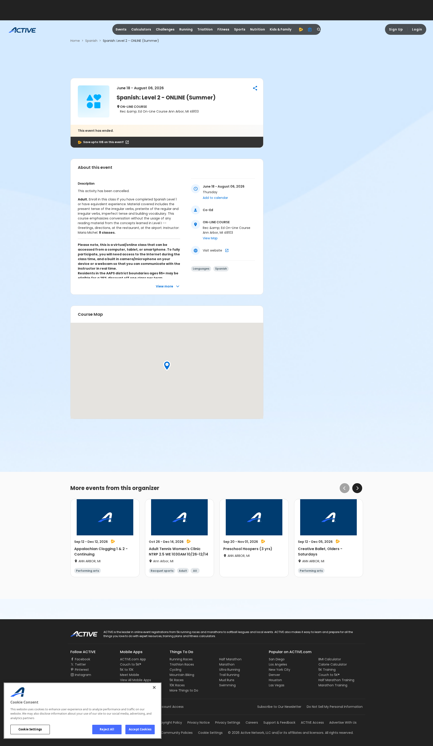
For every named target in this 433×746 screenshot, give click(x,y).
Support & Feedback (279, 722)
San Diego (277, 659)
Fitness (223, 29)
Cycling (175, 669)
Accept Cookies (140, 729)
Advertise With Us (343, 722)
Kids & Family (280, 29)
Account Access (171, 706)
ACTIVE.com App (133, 659)
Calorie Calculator (332, 664)
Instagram (83, 675)
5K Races (177, 680)
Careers (252, 722)
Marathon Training (332, 685)
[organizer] (310, 29)
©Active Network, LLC (249, 732)
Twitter (80, 664)
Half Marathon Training (336, 680)
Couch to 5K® (130, 664)
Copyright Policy (169, 722)
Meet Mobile (129, 675)
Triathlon (205, 29)
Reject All (107, 729)
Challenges (165, 29)
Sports (239, 29)
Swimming (227, 685)
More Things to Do (184, 690)
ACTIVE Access (312, 722)
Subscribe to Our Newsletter (279, 706)
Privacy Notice (198, 722)
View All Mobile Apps (135, 680)
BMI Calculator (329, 659)
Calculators (141, 29)
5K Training (327, 669)
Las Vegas (276, 685)
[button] (255, 88)
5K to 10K (127, 669)
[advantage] (301, 29)
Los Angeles (278, 664)
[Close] (154, 687)
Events (121, 29)
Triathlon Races (182, 664)
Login (417, 29)
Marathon (227, 664)
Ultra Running (229, 669)
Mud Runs (226, 680)
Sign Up (396, 29)
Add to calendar (215, 197)
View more (164, 286)
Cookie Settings (30, 729)
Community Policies (177, 732)
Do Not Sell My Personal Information (335, 706)
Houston (275, 680)
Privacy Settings (227, 722)
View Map (210, 238)
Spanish (91, 40)
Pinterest (82, 669)
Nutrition (257, 29)
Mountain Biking (182, 675)
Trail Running (229, 675)
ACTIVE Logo (80, 632)
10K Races (177, 685)
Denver (274, 675)
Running (186, 29)
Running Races (181, 659)
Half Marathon (230, 659)
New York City (279, 669)
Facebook (82, 659)
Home (75, 40)
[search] (319, 29)
